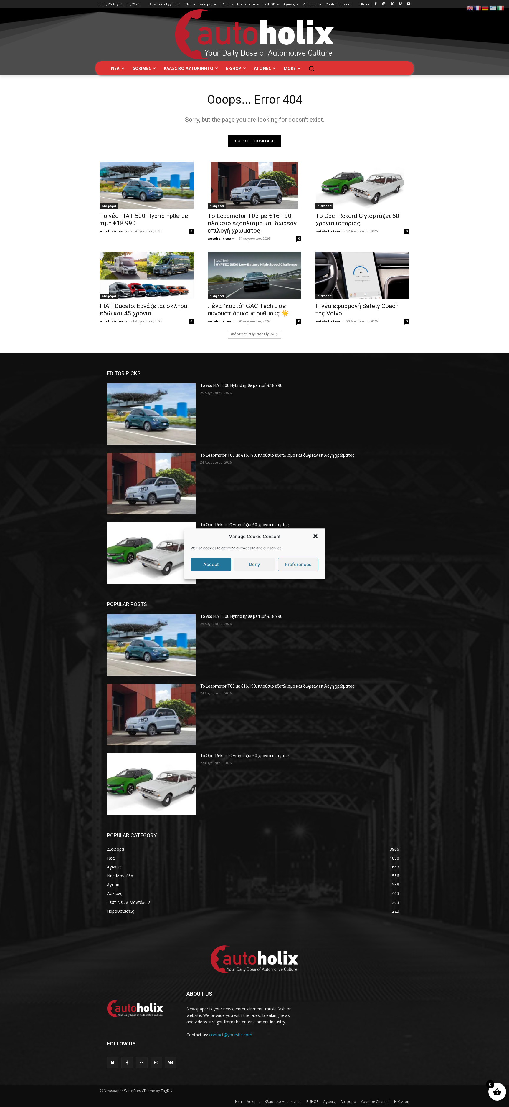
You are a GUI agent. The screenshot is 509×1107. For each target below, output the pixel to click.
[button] (315, 536)
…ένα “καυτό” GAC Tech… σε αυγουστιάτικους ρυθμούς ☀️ (248, 309)
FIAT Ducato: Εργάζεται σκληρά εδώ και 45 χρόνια (143, 309)
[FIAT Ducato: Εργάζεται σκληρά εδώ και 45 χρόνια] (147, 275)
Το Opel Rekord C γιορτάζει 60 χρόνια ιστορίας (357, 219)
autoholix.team (113, 231)
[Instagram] (384, 4)
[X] (392, 4)
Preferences (298, 564)
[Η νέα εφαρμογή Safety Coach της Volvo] (362, 275)
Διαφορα (109, 206)
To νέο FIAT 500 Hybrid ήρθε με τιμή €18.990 (241, 385)
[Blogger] (112, 1062)
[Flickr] (141, 1062)
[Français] (478, 7)
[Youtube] (408, 4)
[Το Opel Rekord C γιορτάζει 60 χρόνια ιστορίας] (362, 185)
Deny (254, 564)
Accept (211, 564)
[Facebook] (375, 4)
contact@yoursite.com (230, 1034)
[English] (470, 7)
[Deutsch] (485, 7)
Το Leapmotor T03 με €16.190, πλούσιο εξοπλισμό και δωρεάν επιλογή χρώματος (252, 223)
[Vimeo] (400, 4)
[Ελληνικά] (493, 7)
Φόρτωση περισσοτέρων (252, 334)
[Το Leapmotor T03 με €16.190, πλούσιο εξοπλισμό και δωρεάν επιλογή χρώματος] (254, 185)
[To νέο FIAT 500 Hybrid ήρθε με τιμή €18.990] (147, 185)
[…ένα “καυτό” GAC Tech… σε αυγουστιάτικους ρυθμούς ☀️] (254, 275)
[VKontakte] (170, 1062)
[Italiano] (501, 7)
